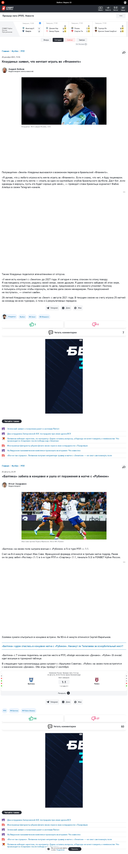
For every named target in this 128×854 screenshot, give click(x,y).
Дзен (68, 308)
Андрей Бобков (16, 69)
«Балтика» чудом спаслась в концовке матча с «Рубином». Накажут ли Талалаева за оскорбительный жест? (62, 646)
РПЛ (22, 51)
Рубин (96, 684)
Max (80, 308)
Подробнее (60, 850)
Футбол (15, 51)
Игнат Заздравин (17, 484)
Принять (74, 849)
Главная (6, 51)
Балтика (31, 684)
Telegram (54, 308)
